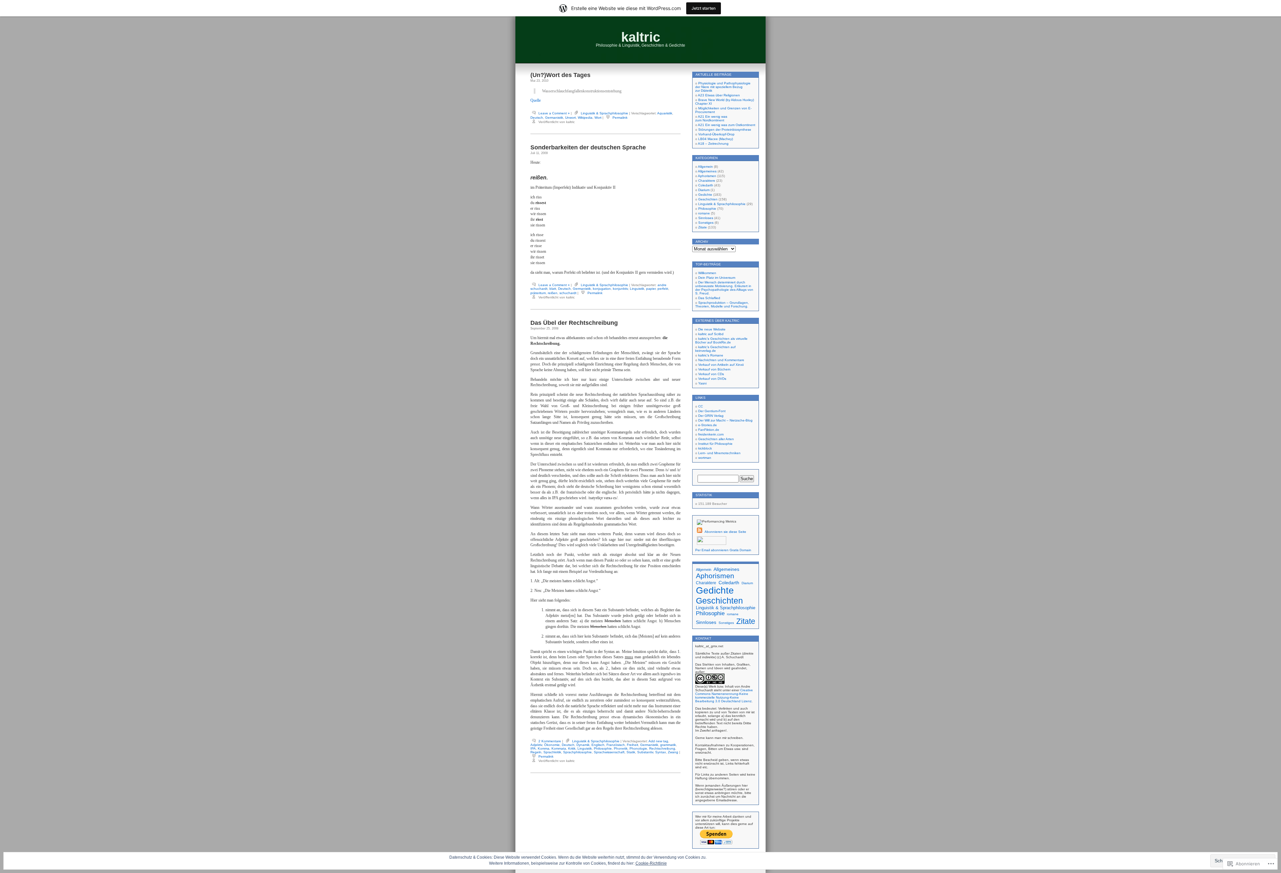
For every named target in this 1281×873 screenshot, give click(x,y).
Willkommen (707, 273)
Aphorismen (707, 176)
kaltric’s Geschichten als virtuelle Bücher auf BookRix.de (721, 340)
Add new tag (658, 741)
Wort (597, 117)
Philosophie (603, 748)
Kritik (571, 748)
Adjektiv (536, 745)
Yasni (702, 383)
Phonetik (620, 748)
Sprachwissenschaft (609, 752)
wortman (704, 458)
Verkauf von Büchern (714, 369)
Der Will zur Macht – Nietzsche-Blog (725, 420)
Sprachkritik (552, 752)
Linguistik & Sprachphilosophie (604, 113)
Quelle (535, 100)
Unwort (570, 117)
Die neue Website (712, 329)
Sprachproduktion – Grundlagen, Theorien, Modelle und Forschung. (722, 304)
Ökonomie (552, 745)
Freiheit (632, 745)
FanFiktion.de (708, 429)
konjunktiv (620, 288)
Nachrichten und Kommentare (721, 360)
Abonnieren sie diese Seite (725, 532)
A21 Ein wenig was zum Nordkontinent (711, 118)
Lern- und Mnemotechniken (719, 453)
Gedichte (705, 194)
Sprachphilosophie (577, 752)
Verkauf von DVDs (712, 378)
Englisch (597, 745)
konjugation (602, 288)
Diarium (704, 190)
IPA (533, 748)
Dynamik (582, 745)
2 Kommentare (549, 741)
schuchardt (567, 293)
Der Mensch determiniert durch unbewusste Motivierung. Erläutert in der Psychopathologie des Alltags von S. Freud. (724, 287)
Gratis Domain (740, 550)
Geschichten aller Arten (716, 439)
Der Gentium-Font (712, 411)
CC (700, 406)
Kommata (558, 748)
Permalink (619, 117)
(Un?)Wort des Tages (560, 75)
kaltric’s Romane (710, 355)
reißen (552, 293)
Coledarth (705, 185)
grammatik (668, 745)
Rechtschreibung (662, 748)
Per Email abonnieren (712, 550)
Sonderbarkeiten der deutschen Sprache (588, 147)
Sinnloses (705, 218)
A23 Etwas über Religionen (719, 95)
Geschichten (708, 199)
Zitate (702, 227)
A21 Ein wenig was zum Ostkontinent (726, 125)
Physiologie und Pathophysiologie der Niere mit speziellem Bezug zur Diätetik (723, 86)
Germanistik (554, 117)
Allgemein (705, 166)
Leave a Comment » (554, 113)
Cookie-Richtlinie (651, 863)
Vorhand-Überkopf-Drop (716, 134)
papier (651, 288)
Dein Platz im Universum (716, 277)
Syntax (660, 752)
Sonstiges (706, 222)
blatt (552, 288)
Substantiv (645, 752)
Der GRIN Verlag (711, 415)
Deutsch (536, 117)
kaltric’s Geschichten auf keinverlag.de (715, 348)
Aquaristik (664, 113)
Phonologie (638, 748)
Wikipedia (585, 117)
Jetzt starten (704, 8)
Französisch (615, 745)
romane (704, 213)
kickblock (705, 448)
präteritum (538, 293)
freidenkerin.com (711, 434)
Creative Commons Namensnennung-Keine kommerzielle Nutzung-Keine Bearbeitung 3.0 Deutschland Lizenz (724, 695)
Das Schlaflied (709, 298)
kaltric (640, 37)
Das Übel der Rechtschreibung (574, 322)
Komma (543, 748)
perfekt (663, 288)
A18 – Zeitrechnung (713, 143)
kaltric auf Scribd (711, 334)
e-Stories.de (707, 425)
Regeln (535, 752)
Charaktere (706, 180)
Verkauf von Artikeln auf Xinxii (721, 364)
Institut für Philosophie (715, 444)
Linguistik (637, 288)
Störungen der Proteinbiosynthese (724, 129)
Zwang (673, 752)
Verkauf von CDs (711, 374)
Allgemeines (707, 171)
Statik (630, 752)
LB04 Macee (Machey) (715, 139)
